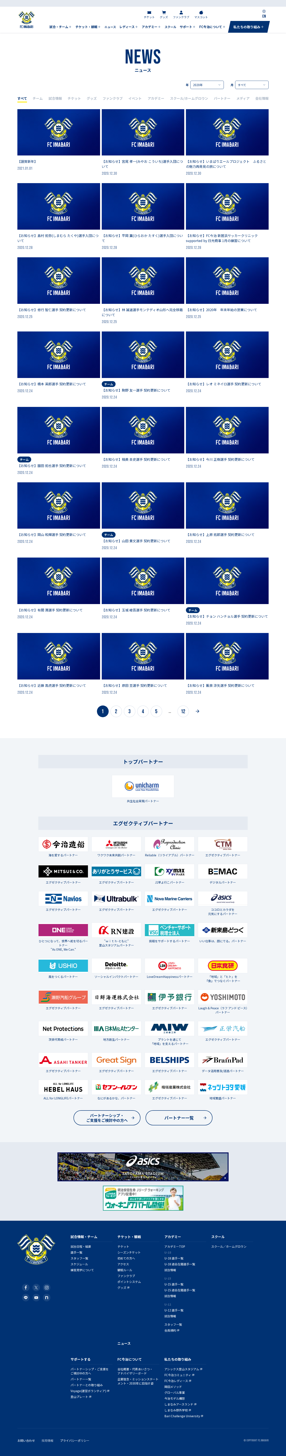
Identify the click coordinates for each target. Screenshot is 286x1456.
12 (183, 711)
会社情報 (262, 98)
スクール (218, 1236)
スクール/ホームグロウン (189, 98)
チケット (74, 98)
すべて (22, 98)
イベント (135, 98)
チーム (38, 98)
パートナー (222, 98)
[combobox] (207, 85)
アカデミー (156, 98)
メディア (243, 98)
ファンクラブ (113, 98)
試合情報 (55, 98)
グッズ (92, 98)
